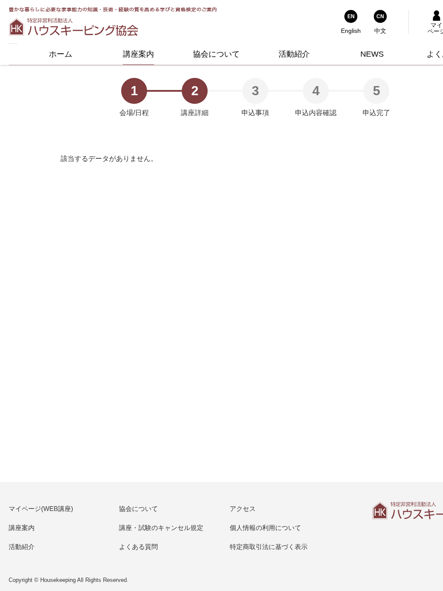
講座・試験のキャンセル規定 (161, 527)
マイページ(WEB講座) (41, 508)
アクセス (243, 508)
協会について (138, 508)
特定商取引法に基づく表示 (269, 546)
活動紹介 (22, 546)
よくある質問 (138, 546)
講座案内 (22, 527)
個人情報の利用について (265, 527)
